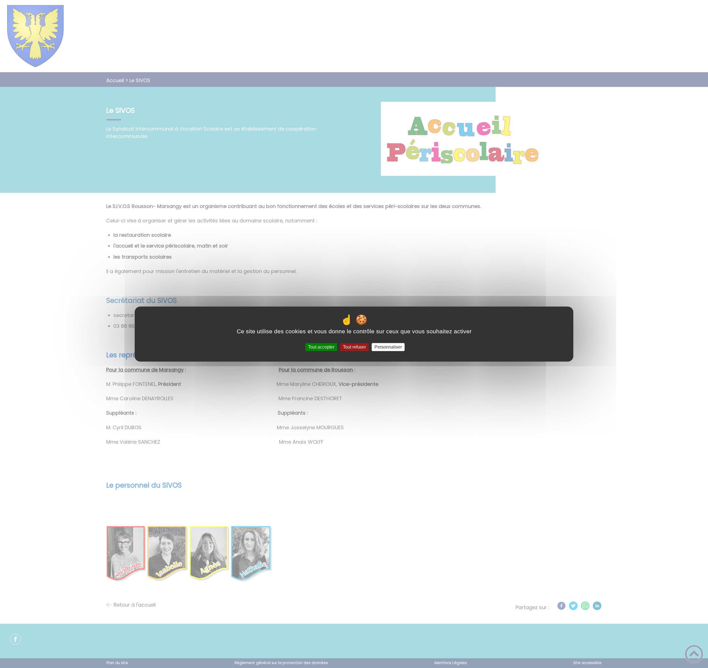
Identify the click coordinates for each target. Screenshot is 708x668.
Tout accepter (321, 347)
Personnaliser (388, 347)
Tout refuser (354, 347)
